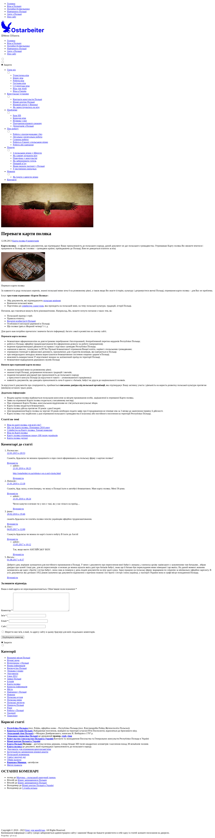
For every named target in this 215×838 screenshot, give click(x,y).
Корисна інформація (17, 686)
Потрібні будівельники (18, 9)
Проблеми (12, 110)
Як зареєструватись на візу (26, 107)
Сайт (3, 626)
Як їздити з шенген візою (25, 177)
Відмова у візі (20, 120)
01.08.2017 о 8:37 (15, 559)
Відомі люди (13, 660)
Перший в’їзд (19, 163)
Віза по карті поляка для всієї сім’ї (24, 425)
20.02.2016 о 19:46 (16, 514)
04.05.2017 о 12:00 (16, 529)
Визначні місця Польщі (18, 657)
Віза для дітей (20, 88)
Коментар (7, 610)
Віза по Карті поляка (17, 433)
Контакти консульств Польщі (27, 99)
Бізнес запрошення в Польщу (32, 780)
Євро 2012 (12, 676)
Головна (11, 3)
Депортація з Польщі (23, 126)
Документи (12, 673)
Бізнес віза (18, 78)
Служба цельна (29, 788)
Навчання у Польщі (16, 692)
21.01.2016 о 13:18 (16, 483)
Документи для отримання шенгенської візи (29, 749)
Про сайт (11, 17)
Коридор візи (19, 118)
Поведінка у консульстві (25, 158)
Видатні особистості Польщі (21, 321)
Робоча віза (18, 80)
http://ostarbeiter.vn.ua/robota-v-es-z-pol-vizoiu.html (37, 473)
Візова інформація (16, 665)
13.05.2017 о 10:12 (22, 544)
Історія (10, 681)
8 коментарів (32, 241)
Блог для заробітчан (35, 830)
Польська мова (14, 700)
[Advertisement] (107, 810)
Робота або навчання (23, 144)
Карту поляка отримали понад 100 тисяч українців (32, 435)
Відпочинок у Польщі (18, 663)
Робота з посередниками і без (27, 134)
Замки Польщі (14, 679)
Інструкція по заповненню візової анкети (27, 752)
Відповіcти (12, 463)
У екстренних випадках (25, 169)
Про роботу (13, 128)
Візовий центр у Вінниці (25, 104)
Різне (9, 708)
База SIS (17, 115)
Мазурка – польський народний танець (36, 777)
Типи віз (11, 70)
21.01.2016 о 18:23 (22, 468)
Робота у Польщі (15, 710)
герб (64, 736)
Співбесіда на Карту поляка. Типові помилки (29, 430)
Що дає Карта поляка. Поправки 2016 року (28, 427)
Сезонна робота (21, 139)
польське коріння (51, 300)
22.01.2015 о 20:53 (16, 453)
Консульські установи (18, 94)
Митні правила (14, 765)
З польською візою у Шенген (27, 153)
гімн (69, 736)
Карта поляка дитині (17, 438)
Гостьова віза (19, 83)
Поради (11, 147)
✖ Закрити (6, 65)
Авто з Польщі (14, 14)
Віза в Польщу (14, 6)
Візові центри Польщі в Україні (38, 785)
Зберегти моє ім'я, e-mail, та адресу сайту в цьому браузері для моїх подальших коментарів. (50, 632)
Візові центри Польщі (24, 102)
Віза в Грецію (19, 91)
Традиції (11, 713)
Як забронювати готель (24, 161)
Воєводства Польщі (17, 668)
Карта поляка (19, 241)
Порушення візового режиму (27, 123)
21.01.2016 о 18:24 (22, 499)
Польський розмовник (18, 754)
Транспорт (12, 715)
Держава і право (15, 671)
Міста (10, 689)
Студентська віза (21, 86)
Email (4, 621)
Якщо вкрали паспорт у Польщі (29, 166)
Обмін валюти (14, 759)
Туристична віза (21, 75)
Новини (11, 171)
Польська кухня (15, 697)
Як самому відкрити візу (25, 155)
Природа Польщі (15, 705)
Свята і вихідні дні (16, 757)
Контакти (12, 179)
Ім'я (4, 615)
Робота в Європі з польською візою (30, 142)
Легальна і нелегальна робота (27, 137)
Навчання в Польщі (16, 11)
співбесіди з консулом (33, 306)
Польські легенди (16, 702)
